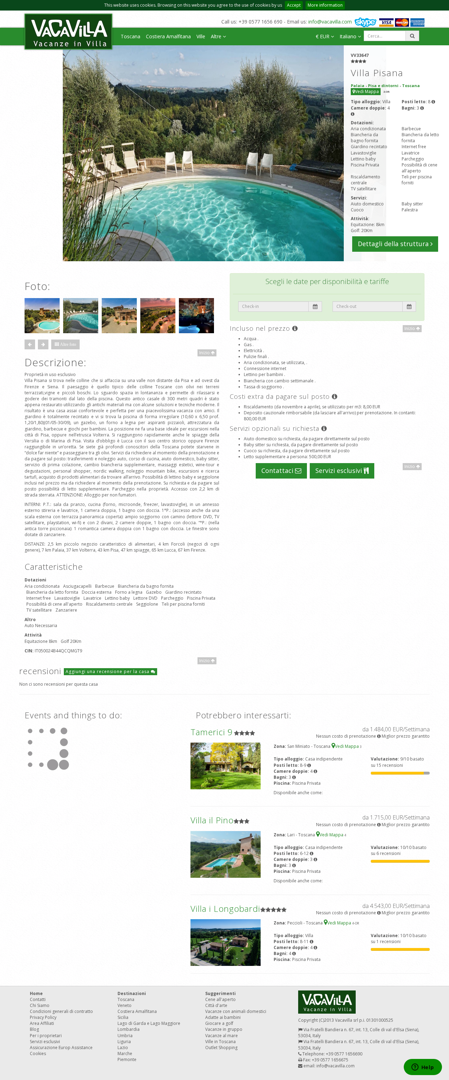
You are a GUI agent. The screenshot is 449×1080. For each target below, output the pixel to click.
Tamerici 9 (211, 732)
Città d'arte (216, 1005)
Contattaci (278, 470)
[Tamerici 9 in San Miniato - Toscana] (225, 766)
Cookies (38, 1053)
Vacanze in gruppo (223, 1029)
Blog (34, 1029)
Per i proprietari (46, 1036)
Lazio (123, 1048)
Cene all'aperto (220, 999)
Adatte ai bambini (223, 1017)
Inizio (205, 353)
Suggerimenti (220, 993)
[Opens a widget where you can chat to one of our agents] (422, 1067)
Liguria (124, 1042)
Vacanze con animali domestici (235, 1011)
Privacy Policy (43, 1017)
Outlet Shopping (221, 1048)
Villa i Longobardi (225, 908)
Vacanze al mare (221, 1036)
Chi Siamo (39, 1005)
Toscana (130, 36)
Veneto (125, 1005)
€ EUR (323, 36)
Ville (200, 36)
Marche (125, 1053)
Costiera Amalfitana (168, 36)
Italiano (349, 36)
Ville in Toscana (220, 1042)
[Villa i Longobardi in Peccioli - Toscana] (225, 942)
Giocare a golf (219, 1023)
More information (325, 5)
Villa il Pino (212, 820)
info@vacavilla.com (330, 21)
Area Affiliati (42, 1023)
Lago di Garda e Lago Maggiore (149, 1023)
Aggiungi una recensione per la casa (108, 671)
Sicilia (123, 1017)
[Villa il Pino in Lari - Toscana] (225, 854)
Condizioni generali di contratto (61, 1011)
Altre (217, 36)
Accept (294, 5)
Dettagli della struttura (394, 243)
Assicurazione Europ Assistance (61, 1048)
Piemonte (127, 1059)
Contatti (38, 999)
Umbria (125, 1036)
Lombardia (129, 1029)
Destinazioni (132, 993)
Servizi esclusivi (339, 470)
